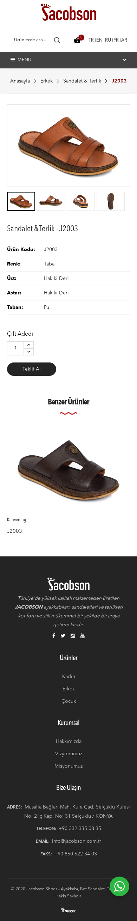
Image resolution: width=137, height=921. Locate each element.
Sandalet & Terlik (82, 81)
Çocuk (68, 701)
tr (91, 40)
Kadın (68, 676)
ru (108, 40)
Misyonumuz (68, 766)
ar (124, 40)
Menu (24, 60)
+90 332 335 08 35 (80, 828)
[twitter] (63, 636)
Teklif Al (31, 369)
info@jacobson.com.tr (76, 841)
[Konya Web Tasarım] (68, 910)
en (99, 40)
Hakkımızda (68, 741)
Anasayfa (20, 81)
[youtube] (82, 636)
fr (116, 40)
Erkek (46, 81)
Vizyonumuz (68, 753)
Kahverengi (17, 520)
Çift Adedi (20, 334)
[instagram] (73, 636)
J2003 (14, 531)
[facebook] (53, 636)
